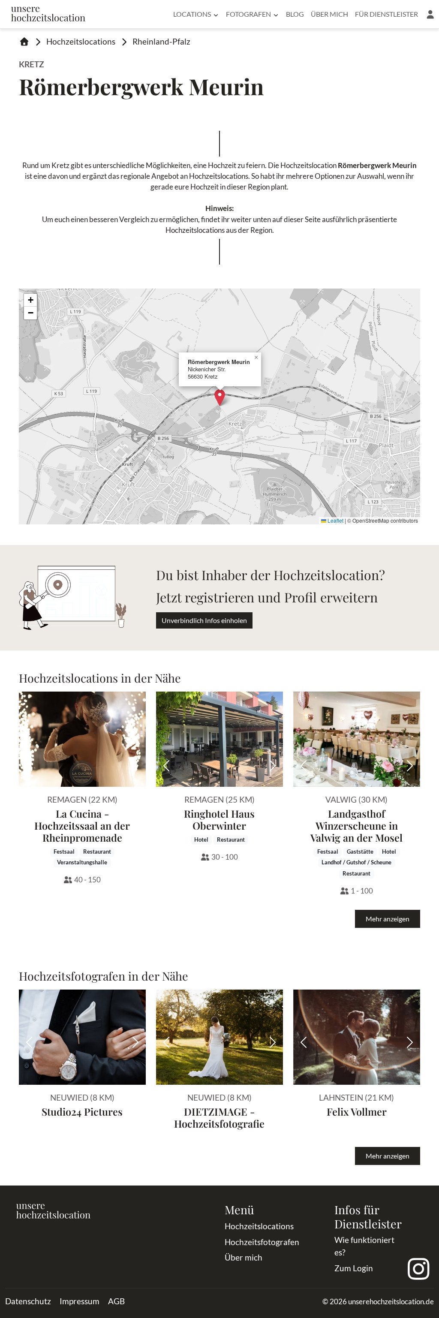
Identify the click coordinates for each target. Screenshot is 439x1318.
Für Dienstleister (386, 14)
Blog (295, 14)
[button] (430, 14)
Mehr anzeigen (387, 919)
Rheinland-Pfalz (161, 41)
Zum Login (353, 1268)
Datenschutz (28, 1301)
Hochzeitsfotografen (262, 1242)
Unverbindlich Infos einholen (204, 620)
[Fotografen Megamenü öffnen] (276, 14)
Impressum (79, 1301)
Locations (192, 14)
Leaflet (334, 520)
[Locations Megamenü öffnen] (216, 14)
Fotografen (248, 14)
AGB (116, 1301)
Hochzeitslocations (80, 41)
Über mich (329, 14)
